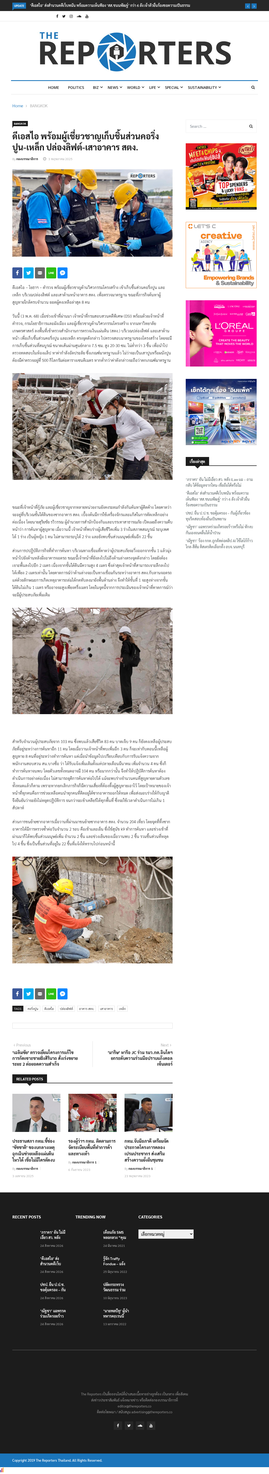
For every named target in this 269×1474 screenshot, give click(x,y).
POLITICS (76, 87)
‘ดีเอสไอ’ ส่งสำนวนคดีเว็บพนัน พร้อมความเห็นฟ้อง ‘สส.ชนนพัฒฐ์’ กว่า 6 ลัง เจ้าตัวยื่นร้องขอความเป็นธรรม (218, 499)
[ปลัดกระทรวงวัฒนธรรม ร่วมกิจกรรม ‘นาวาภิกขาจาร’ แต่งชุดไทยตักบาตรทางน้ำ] (87, 1292)
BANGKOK (39, 105)
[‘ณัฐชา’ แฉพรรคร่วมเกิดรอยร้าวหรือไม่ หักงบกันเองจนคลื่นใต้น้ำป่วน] (24, 1318)
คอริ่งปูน (33, 1009)
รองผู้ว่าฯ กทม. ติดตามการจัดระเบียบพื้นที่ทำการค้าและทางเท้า (92, 1147)
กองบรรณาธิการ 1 (84, 1162)
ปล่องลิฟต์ (66, 1009)
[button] (247, 6)
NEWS (113, 87)
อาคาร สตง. (86, 1009)
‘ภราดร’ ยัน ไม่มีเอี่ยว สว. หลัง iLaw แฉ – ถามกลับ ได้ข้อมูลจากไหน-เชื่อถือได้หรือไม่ (219, 482)
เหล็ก (122, 1009)
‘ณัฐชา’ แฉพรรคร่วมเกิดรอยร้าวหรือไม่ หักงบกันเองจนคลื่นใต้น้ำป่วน (219, 529)
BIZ (96, 87)
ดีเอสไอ (49, 1009)
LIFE (152, 87)
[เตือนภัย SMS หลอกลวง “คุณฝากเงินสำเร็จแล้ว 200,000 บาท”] (87, 1239)
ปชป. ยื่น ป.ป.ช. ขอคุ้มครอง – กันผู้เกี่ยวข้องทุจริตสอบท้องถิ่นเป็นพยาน (143, 5)
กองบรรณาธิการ (27, 159)
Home (53, 87)
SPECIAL (172, 87)
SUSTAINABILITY (202, 87)
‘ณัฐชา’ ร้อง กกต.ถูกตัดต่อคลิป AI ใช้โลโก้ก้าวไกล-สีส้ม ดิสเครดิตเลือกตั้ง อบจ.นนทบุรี (219, 543)
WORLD (133, 87)
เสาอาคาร (106, 1009)
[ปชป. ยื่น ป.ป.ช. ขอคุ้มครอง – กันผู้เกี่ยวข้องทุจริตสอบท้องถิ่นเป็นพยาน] (24, 1292)
